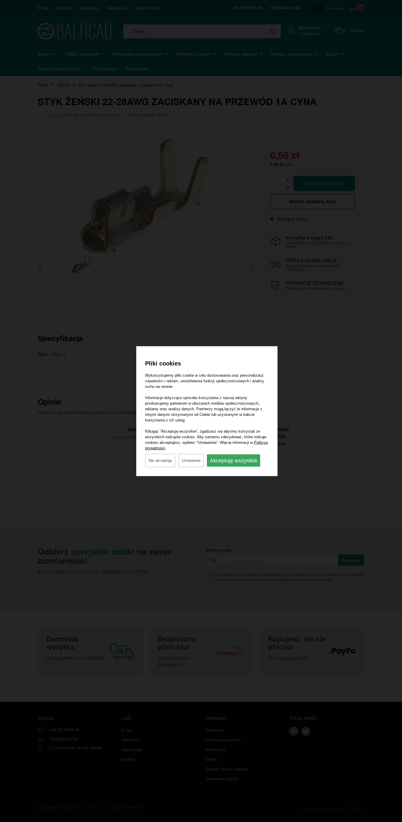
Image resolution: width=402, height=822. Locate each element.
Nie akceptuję (160, 460)
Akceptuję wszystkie (233, 460)
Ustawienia (191, 460)
